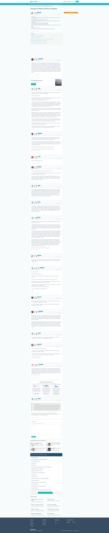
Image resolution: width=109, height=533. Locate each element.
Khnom (35, 166)
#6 (60, 168)
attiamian (35, 156)
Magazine (66, 1)
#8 (60, 203)
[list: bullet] (39, 423)
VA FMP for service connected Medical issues (37, 40)
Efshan (35, 12)
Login (74, 1)
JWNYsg (35, 344)
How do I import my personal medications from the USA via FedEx (40, 39)
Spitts (35, 217)
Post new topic (71, 12)
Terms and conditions (76, 530)
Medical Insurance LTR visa (35, 36)
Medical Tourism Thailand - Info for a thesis (37, 43)
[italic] (33, 423)
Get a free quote (36, 393)
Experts (56, 523)
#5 (60, 158)
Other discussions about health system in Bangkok (45, 492)
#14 (60, 334)
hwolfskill (35, 185)
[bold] (32, 423)
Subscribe (71, 14)
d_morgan (35, 398)
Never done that (36, 267)
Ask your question (34, 492)
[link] (36, 423)
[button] (41, 423)
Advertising (31, 523)
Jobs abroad (44, 524)
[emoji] (38, 423)
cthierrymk (36, 88)
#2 (60, 60)
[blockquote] (34, 423)
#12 (60, 298)
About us (31, 524)
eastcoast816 (36, 364)
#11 (60, 269)
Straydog (35, 133)
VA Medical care (33, 37)
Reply (37, 31)
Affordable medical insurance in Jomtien (37, 41)
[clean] (43, 423)
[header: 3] (40, 423)
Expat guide (44, 523)
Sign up (77, 1)
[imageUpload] (37, 423)
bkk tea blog (36, 311)
